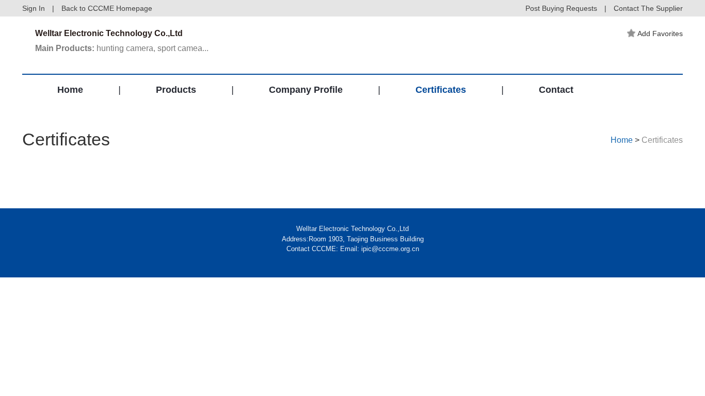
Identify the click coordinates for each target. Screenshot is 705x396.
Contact (556, 90)
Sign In (33, 8)
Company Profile (306, 90)
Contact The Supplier (648, 8)
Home (70, 90)
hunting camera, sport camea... (122, 48)
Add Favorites (660, 33)
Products (176, 90)
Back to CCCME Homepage (106, 8)
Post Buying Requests (561, 8)
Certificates (440, 90)
